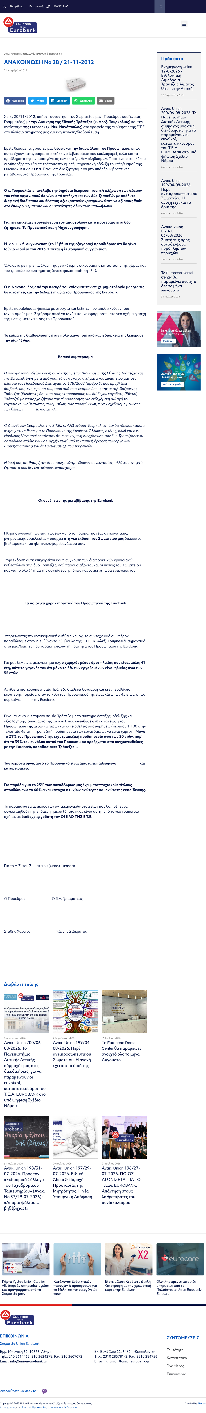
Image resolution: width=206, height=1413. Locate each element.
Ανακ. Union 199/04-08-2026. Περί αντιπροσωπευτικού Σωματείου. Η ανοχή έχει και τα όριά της (72, 1054)
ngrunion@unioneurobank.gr (126, 1361)
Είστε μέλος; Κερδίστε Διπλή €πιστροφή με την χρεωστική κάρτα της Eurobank (128, 1285)
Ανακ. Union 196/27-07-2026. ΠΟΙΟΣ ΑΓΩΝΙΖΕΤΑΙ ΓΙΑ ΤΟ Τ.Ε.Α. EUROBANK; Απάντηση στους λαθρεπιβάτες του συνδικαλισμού (121, 1185)
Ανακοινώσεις (19, 53)
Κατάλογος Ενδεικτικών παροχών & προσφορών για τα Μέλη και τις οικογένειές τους (75, 1287)
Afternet (202, 1403)
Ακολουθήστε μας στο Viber (18, 1391)
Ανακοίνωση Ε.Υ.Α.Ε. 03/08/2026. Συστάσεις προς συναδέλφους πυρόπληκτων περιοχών (175, 239)
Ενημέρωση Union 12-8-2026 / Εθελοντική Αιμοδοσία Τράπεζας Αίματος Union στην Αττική (177, 77)
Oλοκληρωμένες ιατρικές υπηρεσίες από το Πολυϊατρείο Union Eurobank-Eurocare (179, 1287)
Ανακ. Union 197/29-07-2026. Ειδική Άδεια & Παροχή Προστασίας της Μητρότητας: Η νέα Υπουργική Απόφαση (72, 1182)
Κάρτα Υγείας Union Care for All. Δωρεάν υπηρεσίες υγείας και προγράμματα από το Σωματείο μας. (25, 1287)
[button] (184, 24)
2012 (7, 53)
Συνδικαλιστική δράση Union (45, 53)
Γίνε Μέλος (175, 1365)
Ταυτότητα (175, 1349)
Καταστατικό (177, 1357)
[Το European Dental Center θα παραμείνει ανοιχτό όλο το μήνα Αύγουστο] (124, 1011)
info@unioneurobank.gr (28, 1361)
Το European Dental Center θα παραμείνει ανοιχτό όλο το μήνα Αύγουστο (121, 1051)
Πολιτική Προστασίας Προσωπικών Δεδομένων (49, 1407)
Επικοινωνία (176, 1374)
